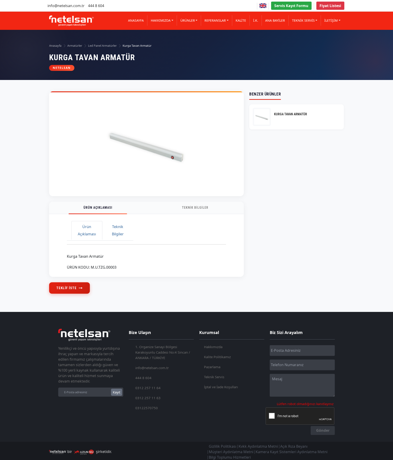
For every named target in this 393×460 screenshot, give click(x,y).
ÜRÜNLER (187, 20)
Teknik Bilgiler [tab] (118, 230)
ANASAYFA (136, 20)
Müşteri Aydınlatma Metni (231, 451)
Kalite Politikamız (217, 357)
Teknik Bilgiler (195, 207)
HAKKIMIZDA (161, 20)
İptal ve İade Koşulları (221, 387)
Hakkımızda (213, 346)
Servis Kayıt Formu (291, 5)
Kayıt (116, 392)
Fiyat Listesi (330, 5)
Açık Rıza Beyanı (293, 446)
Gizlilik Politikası (222, 446)
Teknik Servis (214, 377)
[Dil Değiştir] (262, 5)
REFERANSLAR (215, 20)
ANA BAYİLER (275, 20)
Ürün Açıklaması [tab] (87, 230)
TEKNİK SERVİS (303, 20)
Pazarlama (212, 367)
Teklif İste (66, 288)
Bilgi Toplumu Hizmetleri (230, 457)
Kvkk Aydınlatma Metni (258, 446)
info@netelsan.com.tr (66, 5)
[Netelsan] (71, 20)
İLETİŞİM (331, 20)
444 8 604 (96, 5)
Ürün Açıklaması (97, 207)
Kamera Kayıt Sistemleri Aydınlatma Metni (292, 451)
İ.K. (255, 20)
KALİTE (241, 20)
